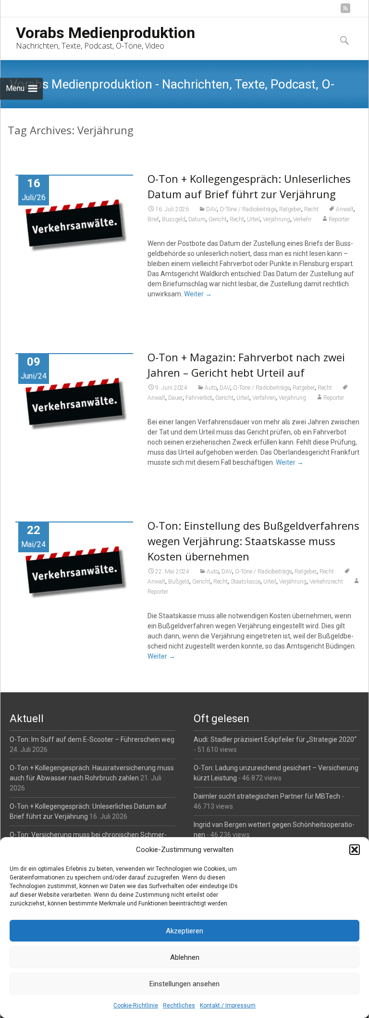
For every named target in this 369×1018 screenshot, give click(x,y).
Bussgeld (173, 219)
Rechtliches (179, 1005)
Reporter (339, 219)
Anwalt (345, 209)
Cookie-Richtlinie (135, 1005)
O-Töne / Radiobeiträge (248, 209)
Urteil (253, 219)
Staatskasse (245, 581)
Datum (197, 219)
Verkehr (302, 219)
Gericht (218, 219)
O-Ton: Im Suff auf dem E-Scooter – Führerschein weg (92, 739)
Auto (211, 387)
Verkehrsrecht (326, 581)
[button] (354, 849)
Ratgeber (290, 209)
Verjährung (276, 219)
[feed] (345, 11)
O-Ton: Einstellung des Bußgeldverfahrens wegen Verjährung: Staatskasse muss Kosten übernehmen (253, 540)
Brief (153, 219)
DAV (211, 209)
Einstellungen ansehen (184, 984)
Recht (311, 209)
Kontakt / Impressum (228, 1005)
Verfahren (264, 397)
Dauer (175, 397)
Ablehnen (184, 957)
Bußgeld (178, 581)
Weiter (198, 294)
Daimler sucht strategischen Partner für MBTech (267, 796)
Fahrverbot (198, 397)
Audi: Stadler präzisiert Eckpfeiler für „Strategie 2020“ (275, 739)
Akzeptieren (184, 931)
